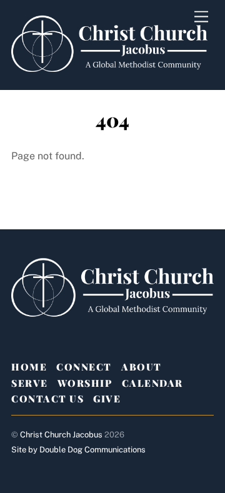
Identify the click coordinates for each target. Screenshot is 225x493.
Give (107, 398)
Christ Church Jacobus (61, 434)
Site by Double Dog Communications (78, 449)
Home (29, 367)
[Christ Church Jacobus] (109, 74)
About (141, 367)
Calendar (152, 383)
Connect (84, 367)
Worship (85, 383)
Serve (29, 383)
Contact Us (47, 398)
